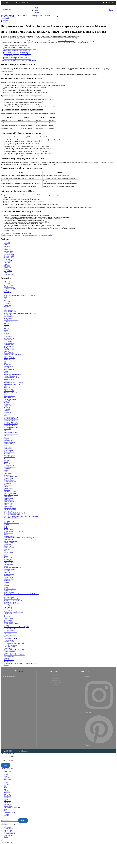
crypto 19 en (8, 406)
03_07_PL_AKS (9, 285)
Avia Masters (8, 341)
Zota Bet (6, 658)
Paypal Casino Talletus (11, 541)
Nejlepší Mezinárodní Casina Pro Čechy (16, 513)
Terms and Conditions (10, 812)
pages (6, 534)
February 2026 (8, 251)
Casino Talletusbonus (10, 376)
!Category (7, 283)
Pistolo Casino (8, 552)
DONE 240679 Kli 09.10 (11, 419)
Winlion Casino (8, 640)
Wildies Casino (8, 637)
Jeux (5, 472)
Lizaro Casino (8, 488)
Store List (7, 811)
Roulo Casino (8, 571)
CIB (5, 394)
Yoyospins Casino (9, 646)
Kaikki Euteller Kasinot (11, 476)
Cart (5, 787)
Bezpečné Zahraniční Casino (12, 354)
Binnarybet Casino (9, 358)
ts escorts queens (9, 620)
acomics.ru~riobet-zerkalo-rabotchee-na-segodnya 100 (20, 313)
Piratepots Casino (9, 551)
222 (5, 298)
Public (6, 556)
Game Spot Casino (9, 457)
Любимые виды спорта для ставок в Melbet (17, 54)
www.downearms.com (10, 645)
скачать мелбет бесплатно (66, 41)
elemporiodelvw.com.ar (11, 434)
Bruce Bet (7, 368)
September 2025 (9, 259)
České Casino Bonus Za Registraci (14, 382)
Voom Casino (8, 633)
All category (8, 827)
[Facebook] (103, 3)
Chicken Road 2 (9, 391)
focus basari (7, 447)
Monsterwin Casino (10, 508)
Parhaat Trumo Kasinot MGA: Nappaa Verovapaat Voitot (20, 538)
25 (5, 300)
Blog (5, 363)
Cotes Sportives (8, 397)
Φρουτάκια (7, 661)
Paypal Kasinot (8, 542)
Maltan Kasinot (8, 500)
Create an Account (10, 753)
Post (5, 554)
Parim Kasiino (8, 539)
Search (23, 820)
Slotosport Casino (9, 579)
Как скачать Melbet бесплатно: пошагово (17, 47)
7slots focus (7, 305)
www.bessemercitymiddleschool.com (15, 643)
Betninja (6, 351)
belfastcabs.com (9, 346)
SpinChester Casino (10, 589)
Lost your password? (7, 768)
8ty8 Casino (7, 306)
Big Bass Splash (9, 356)
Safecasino (7, 575)
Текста (6, 665)
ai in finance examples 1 (11, 320)
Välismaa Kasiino (9, 628)
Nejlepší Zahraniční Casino (12, 514)
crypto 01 (7, 401)
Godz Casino (8, 463)
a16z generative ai (9, 310)
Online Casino (8, 529)
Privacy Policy (8, 806)
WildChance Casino (10, 635)
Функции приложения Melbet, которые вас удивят (20, 49)
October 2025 (8, 257)
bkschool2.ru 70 (9, 359)
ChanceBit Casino (9, 387)
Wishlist (6, 814)
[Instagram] (109, 3)
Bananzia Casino (9, 344)
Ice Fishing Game (9, 467)
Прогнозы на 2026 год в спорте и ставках (17, 52)
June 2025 (7, 264)
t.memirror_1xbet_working (12, 599)
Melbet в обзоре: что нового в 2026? (15, 45)
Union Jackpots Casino (11, 623)
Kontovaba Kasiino (10, 481)
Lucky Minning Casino (11, 495)
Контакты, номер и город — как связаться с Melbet (20, 60)
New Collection (9, 835)
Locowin (7, 490)
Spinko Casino (8, 590)
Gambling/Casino (9, 455)
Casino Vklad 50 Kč (10, 379)
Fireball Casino (8, 443)
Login (5, 765)
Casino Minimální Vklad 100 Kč (13, 374)
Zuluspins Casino (9, 660)
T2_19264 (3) (8, 607)
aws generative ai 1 (9, 343)
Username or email (7, 757)
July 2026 (7, 243)
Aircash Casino (8, 321)
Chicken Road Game (10, 392)
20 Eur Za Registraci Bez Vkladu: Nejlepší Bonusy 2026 (20, 295)
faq (5, 437)
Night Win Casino (9, 521)
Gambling (7, 453)
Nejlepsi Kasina (9, 511)
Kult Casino (7, 483)
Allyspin (6, 333)
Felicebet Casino (9, 440)
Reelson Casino (8, 564)
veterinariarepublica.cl (10, 632)
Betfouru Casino (9, 349)
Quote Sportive (8, 559)
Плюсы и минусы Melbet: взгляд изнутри (17, 55)
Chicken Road (8, 389)
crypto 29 (7, 409)
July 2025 (7, 262)
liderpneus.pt (8, 485)
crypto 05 (7, 402)
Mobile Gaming (9, 506)
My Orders (7, 804)
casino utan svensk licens (11, 377)
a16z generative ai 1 (10, 311)
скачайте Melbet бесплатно (39, 85)
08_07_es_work (9, 287)
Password (4, 760)
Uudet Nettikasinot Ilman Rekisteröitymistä (16, 627)
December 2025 (9, 254)
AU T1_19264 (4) (9, 338)
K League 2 (7, 475)
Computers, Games (9, 396)
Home (2, 17)
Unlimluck (7, 625)
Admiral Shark (8, 315)
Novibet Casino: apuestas (11, 523)
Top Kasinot (8, 617)
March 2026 (7, 249)
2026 (5, 297)
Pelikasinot (7, 544)
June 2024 (7, 272)
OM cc (6, 528)
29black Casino (8, 302)
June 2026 (7, 244)
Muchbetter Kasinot (10, 509)
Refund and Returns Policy (12, 807)
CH (5, 386)
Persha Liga (7, 546)
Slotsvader (7, 580)
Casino (6, 371)
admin (4, 22)
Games (6, 458)
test (5, 615)
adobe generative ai (10, 316)
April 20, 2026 (5, 20)
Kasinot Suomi (8, 478)
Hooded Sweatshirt (9, 833)
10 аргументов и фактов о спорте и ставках (17, 59)
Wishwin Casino (9, 641)
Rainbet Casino (8, 561)
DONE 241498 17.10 (10, 422)
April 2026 (7, 248)
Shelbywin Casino (9, 577)
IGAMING (7, 468)
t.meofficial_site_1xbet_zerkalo (13, 600)
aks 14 (6, 326)
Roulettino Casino (9, 569)
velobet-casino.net (9, 630)
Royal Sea (7, 572)
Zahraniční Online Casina (11, 653)
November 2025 (9, 256)
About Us (7, 778)
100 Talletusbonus (9, 288)
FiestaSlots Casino (9, 442)
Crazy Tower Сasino (10, 399)
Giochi (6, 462)
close (10, 842)
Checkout (7, 791)
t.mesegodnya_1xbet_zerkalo (12, 604)
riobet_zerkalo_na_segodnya (12, 567)
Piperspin (7, 549)
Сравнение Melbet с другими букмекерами (17, 50)
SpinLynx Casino (9, 592)
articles (6, 335)
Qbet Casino (8, 557)
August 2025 (8, 261)
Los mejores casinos (10, 491)
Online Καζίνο (8, 533)
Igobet (6, 470)
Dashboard (7, 796)
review (6, 566)
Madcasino (7, 496)
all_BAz (6, 331)
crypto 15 (7, 404)
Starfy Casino (8, 595)
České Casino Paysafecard (12, 384)
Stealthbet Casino (9, 597)
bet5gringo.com (8, 348)
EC (5, 430)
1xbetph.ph (7, 292)
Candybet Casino (9, 369)
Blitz (5, 361)
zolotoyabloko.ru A (10, 656)
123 (5, 290)
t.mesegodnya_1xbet (10, 602)
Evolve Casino (8, 435)
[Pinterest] (112, 3)
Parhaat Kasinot (9, 536)
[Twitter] (106, 3)
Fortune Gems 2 (9, 450)
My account (7, 801)
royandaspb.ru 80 (9, 574)
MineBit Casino (9, 503)
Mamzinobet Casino (10, 501)
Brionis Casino (8, 366)
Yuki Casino (8, 648)
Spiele (6, 587)
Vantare (16, 751)
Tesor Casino (8, 613)
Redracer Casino (9, 562)
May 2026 (7, 246)
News (6, 519)
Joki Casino (7, 473)
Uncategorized (8, 17)
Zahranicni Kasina (9, 651)
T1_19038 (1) (8, 605)
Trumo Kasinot (8, 618)
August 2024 (8, 271)
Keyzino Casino (9, 480)
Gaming (6, 460)
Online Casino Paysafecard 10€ (13, 531)
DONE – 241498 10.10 (11, 417)
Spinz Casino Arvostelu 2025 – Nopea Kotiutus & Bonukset (21, 594)
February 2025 (8, 269)
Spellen (6, 585)
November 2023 (9, 274)
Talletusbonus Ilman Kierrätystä (13, 612)
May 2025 (7, 266)
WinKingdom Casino (10, 638)
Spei (5, 584)
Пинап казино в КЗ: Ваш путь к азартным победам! (20, 663)
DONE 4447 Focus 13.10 (11, 427)
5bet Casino (7, 303)
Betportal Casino (9, 353)
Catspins (6, 381)
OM (5, 526)
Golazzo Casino (9, 465)
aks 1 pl (6, 325)
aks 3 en (6, 328)
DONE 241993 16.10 (10, 425)
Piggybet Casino (9, 547)
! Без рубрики (8, 282)
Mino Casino (8, 505)
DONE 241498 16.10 (10, 420)
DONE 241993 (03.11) (11, 424)
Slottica (6, 582)
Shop (5, 776)
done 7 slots (7, 429)
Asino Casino (8, 336)
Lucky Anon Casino (10, 493)
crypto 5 (6, 410)
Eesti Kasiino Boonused (11, 432)
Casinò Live (7, 373)
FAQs (6, 797)
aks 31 (6, 330)
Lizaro (6, 486)
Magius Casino (8, 498)
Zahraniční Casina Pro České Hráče (14, 650)
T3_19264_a (8, 610)
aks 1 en (6, 323)
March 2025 (7, 267)
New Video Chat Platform (11, 518)
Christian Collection (10, 832)
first (5, 445)
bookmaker (7, 364)
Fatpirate (6, 439)
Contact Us (7, 779)
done (5, 415)
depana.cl (7, 414)
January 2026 (8, 252)
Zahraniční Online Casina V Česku (14, 655)
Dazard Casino (8, 412)
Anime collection (9, 828)
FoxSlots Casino (9, 452)
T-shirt (6, 837)
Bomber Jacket (8, 830)
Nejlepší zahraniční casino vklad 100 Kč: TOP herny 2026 (21, 516)
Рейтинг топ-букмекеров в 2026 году (15, 57)
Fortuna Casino (8, 448)
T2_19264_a (8, 608)
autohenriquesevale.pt (10, 339)
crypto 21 (7, 407)
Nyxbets (6, 524)
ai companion (8, 318)
